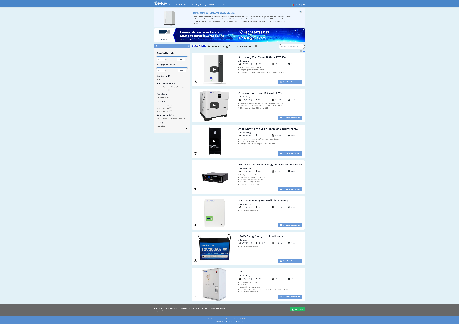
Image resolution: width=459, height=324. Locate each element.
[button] (293, 5)
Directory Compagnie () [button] (203, 5)
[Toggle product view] (302, 51)
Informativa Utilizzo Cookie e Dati (232, 319)
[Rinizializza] (186, 129)
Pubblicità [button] (221, 5)
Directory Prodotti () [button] (179, 5)
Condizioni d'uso (213, 319)
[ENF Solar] (160, 3)
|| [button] (299, 5)
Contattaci (247, 319)
